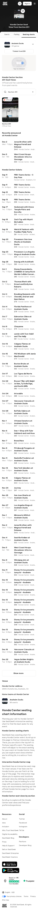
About (4, 819)
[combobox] (19, 92)
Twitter (22, 819)
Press (4, 842)
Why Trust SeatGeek (10, 830)
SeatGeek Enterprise (10, 853)
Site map (5, 900)
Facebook (23, 823)
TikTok (21, 830)
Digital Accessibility (9, 834)
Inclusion (5, 826)
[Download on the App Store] (9, 864)
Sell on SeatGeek (9, 849)
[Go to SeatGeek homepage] (5, 3)
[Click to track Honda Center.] (23, 11)
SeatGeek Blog (8, 838)
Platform (22, 841)
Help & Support (8, 845)
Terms (26, 896)
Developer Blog (25, 845)
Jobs (4, 823)
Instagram (23, 826)
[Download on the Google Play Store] (10, 870)
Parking (16, 34)
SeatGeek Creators (10, 857)
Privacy (33, 896)
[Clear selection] (33, 92)
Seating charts (29, 34)
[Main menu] (34, 3)
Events (7, 34)
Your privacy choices (14, 896)
